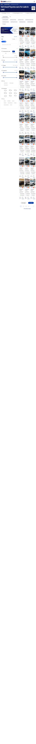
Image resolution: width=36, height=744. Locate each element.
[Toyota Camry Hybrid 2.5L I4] (27, 37)
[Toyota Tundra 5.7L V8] (21, 189)
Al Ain (11, 104)
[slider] (3, 57)
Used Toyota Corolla (5, 21)
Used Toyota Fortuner (14, 21)
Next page (31, 202)
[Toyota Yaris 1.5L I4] (21, 145)
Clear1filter (15, 36)
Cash (5, 53)
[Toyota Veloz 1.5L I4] (21, 102)
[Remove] (5, 41)
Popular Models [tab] (5, 16)
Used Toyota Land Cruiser (29, 19)
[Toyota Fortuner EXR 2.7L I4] (32, 102)
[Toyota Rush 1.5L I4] (21, 81)
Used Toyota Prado (13, 19)
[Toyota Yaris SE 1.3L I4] (32, 37)
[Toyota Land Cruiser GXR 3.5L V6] (32, 124)
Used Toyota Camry (22, 21)
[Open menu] (23, 2)
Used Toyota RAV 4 (5, 19)
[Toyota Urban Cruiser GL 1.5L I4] (27, 81)
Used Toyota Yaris (20, 19)
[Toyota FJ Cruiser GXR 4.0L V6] (21, 59)
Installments (14, 53)
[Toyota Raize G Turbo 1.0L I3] (27, 59)
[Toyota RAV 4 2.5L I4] (27, 189)
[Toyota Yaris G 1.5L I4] (21, 37)
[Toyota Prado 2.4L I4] (27, 167)
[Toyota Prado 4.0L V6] (32, 81)
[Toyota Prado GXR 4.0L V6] (32, 167)
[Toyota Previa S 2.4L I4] (32, 145)
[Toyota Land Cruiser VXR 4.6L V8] (27, 102)
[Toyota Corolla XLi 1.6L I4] (27, 124)
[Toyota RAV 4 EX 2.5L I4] (32, 59)
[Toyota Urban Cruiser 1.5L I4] (21, 167)
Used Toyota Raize (30, 21)
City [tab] (10, 16)
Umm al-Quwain (6, 104)
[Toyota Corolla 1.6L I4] (21, 124)
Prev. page (23, 202)
